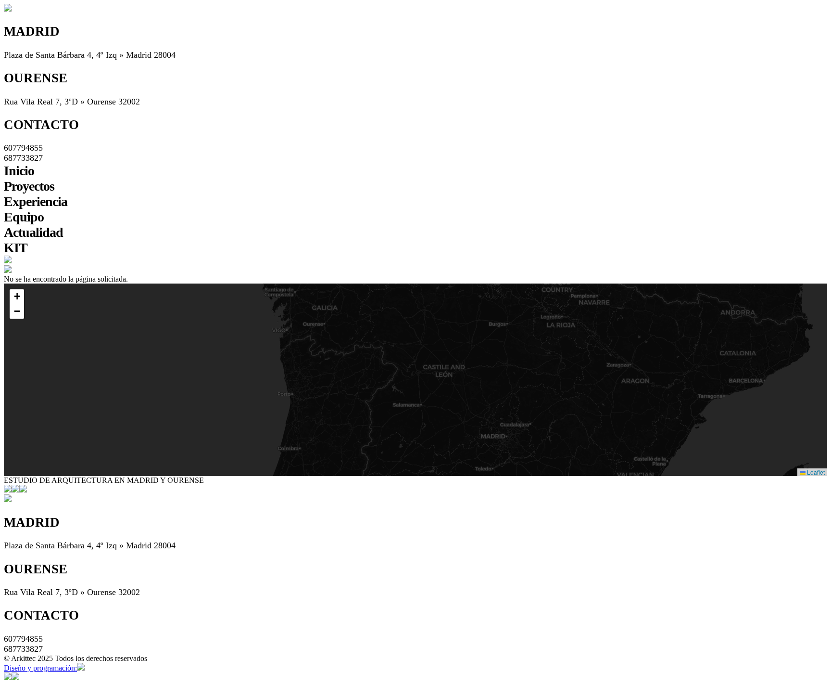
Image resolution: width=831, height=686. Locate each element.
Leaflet (815, 472)
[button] (507, 435)
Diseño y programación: (40, 668)
